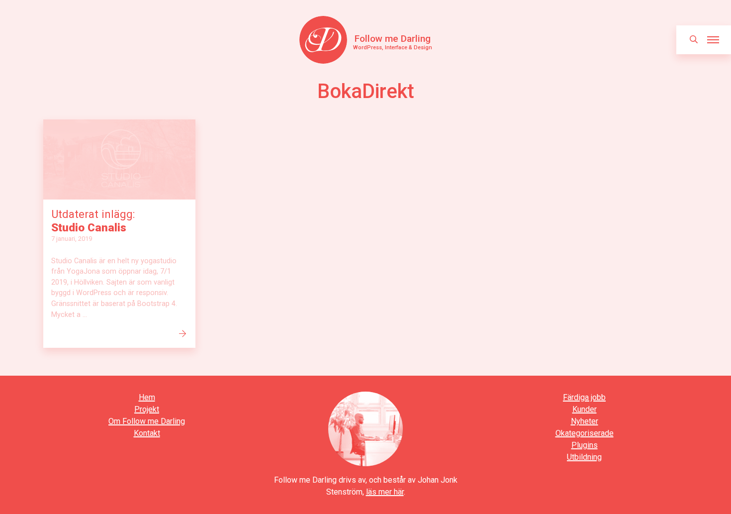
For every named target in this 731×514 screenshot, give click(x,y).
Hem (147, 397)
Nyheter (584, 421)
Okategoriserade (584, 433)
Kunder (584, 409)
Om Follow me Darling (146, 421)
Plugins (584, 445)
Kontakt (147, 433)
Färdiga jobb (584, 397)
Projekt (146, 409)
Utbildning (584, 457)
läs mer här (385, 492)
